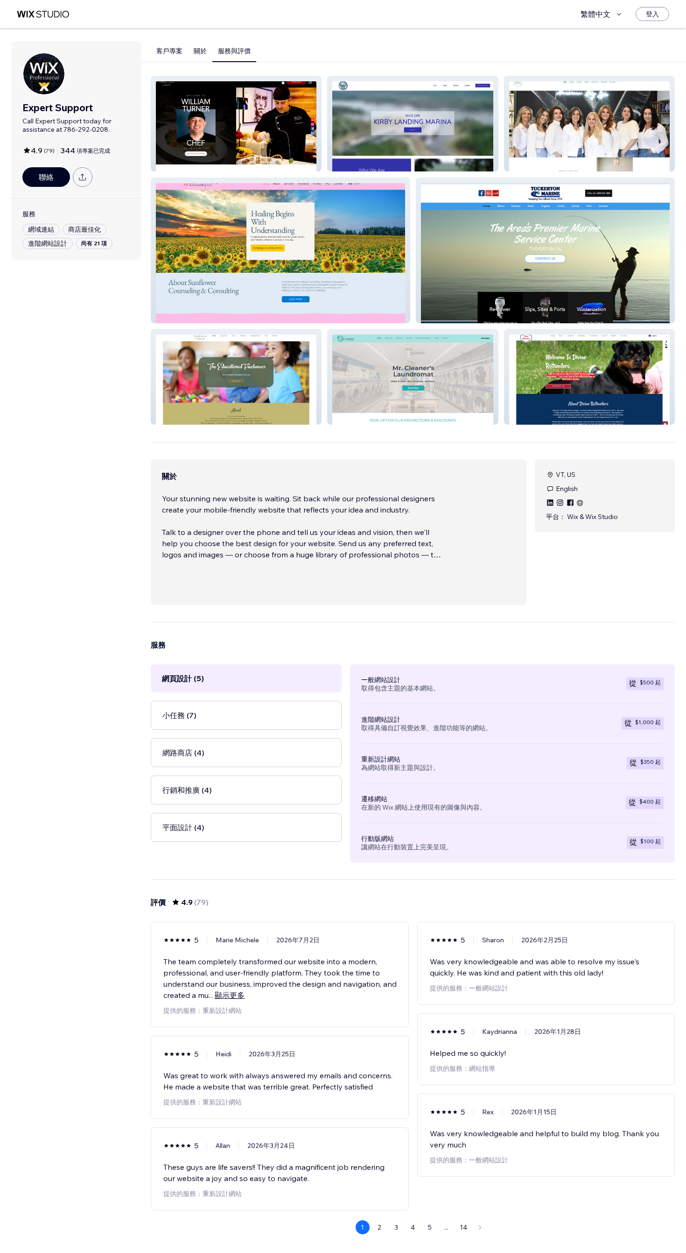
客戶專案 (169, 51)
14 (463, 1227)
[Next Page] (480, 1227)
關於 (200, 51)
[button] (236, 123)
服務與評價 (234, 51)
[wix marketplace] (43, 14)
